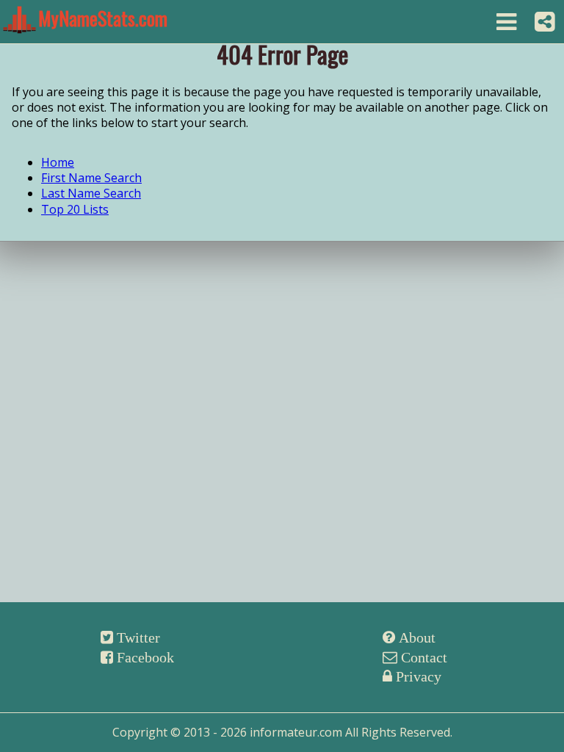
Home (57, 162)
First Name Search (91, 178)
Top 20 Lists (75, 209)
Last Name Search (91, 193)
